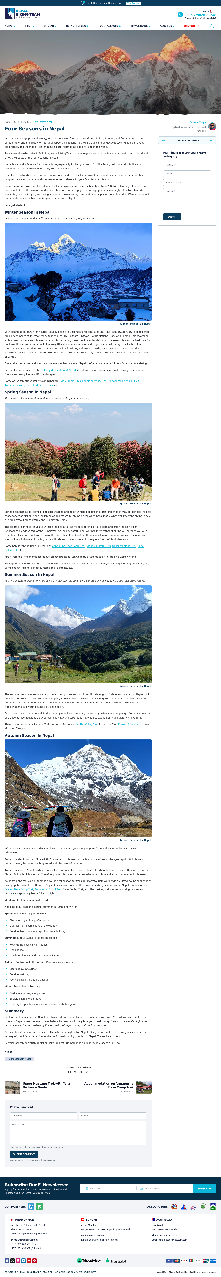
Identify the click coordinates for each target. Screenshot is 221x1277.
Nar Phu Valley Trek (86, 724)
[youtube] (29, 1260)
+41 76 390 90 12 (98, 1235)
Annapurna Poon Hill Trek (124, 381)
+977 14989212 (27, 1229)
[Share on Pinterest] (86, 1072)
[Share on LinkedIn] (81, 1072)
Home (7, 122)
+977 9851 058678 (202, 15)
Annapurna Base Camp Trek (68, 545)
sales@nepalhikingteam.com (32, 1233)
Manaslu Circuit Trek (99, 545)
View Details (132, 3)
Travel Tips (26, 122)
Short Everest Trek (42, 385)
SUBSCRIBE (204, 1188)
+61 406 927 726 (168, 1235)
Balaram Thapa (198, 122)
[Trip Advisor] (89, 1260)
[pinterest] (34, 1260)
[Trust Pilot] (115, 1260)
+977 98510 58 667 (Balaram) (26, 1248)
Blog (15, 122)
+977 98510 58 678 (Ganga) (25, 1244)
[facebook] (7, 1260)
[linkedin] (23, 1260)
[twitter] (12, 1260)
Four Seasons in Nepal (19, 1059)
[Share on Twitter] (75, 1072)
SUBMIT (172, 216)
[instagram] (18, 1260)
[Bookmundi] (39, 1206)
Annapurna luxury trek (18, 385)
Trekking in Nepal (198, 1272)
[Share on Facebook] (69, 1072)
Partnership (181, 1272)
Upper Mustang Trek (124, 545)
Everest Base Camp (129, 724)
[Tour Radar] (31, 1206)
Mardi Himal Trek (71, 381)
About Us (161, 1272)
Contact (212, 1272)
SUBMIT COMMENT (24, 1154)
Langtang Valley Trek (94, 381)
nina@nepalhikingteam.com (173, 1240)
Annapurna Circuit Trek (48, 889)
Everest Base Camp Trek (19, 889)
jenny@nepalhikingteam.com (103, 1240)
